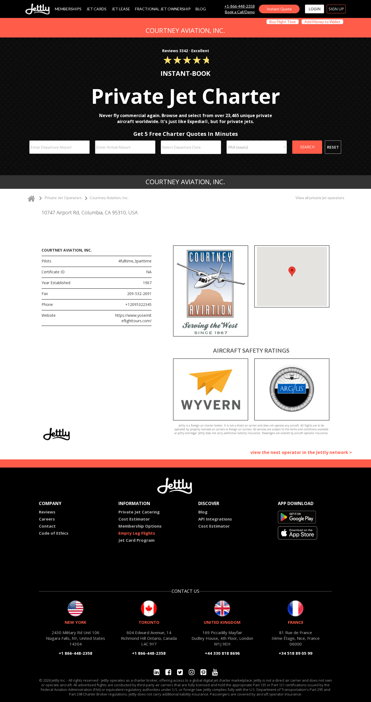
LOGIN (314, 8)
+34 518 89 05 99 (295, 653)
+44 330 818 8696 (222, 653)
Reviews (47, 512)
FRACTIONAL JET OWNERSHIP (163, 9)
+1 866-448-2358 (75, 653)
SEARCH (307, 146)
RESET (333, 147)
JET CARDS (96, 9)
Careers (47, 519)
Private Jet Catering (139, 512)
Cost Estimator (134, 519)
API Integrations (215, 519)
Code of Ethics (53, 533)
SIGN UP (336, 8)
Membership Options (140, 526)
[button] (291, 272)
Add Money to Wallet (322, 21)
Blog (202, 512)
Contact (47, 526)
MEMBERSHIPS (68, 9)
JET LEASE (121, 9)
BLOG (201, 9)
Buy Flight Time (282, 21)
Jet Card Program (136, 540)
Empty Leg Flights (136, 533)
